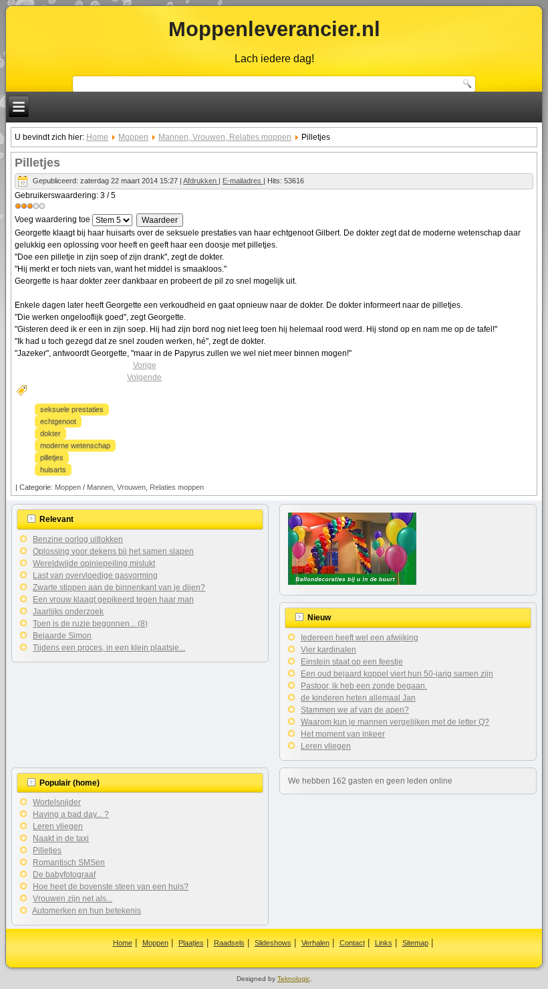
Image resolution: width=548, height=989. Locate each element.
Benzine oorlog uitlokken (78, 539)
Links (383, 943)
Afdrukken (201, 181)
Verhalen (315, 943)
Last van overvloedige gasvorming (95, 575)
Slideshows (273, 943)
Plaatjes (191, 943)
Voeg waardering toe (52, 219)
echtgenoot (58, 422)
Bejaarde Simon (62, 635)
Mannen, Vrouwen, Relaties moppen (224, 137)
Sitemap (415, 943)
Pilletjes (37, 162)
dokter (50, 434)
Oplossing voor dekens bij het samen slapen (113, 551)
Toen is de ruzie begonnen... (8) (90, 623)
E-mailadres (243, 181)
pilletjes (51, 458)
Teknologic (293, 978)
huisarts (53, 470)
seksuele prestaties (72, 410)
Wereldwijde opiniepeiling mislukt (94, 563)
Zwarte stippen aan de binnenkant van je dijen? (119, 587)
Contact (352, 943)
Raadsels (229, 943)
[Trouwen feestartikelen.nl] (352, 582)
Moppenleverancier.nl (274, 29)
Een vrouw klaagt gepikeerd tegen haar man (113, 599)
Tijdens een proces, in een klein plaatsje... (109, 647)
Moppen (133, 137)
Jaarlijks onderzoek (68, 611)
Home (97, 137)
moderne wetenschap (75, 446)
